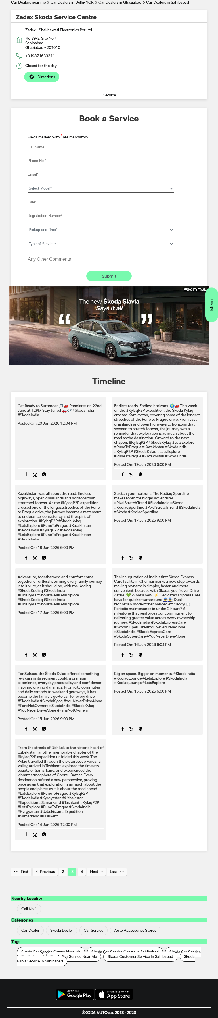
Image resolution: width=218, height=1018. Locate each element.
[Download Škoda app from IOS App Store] (114, 995)
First (24, 871)
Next (94, 871)
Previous (47, 871)
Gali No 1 (29, 908)
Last (113, 871)
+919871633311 (40, 56)
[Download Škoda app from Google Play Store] (75, 995)
